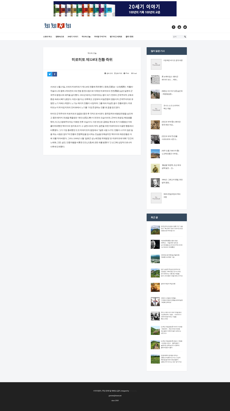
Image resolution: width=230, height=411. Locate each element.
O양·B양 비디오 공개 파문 (173, 60)
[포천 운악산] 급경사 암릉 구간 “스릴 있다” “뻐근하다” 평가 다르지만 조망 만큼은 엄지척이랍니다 (172, 228)
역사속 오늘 (86, 37)
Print (127, 73)
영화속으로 (60, 37)
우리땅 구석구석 (100, 37)
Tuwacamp (133, 391)
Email (135, 73)
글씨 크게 (109, 73)
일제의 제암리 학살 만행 (168, 284)
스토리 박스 (47, 37)
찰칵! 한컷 (129, 37)
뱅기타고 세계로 (116, 37)
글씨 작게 (119, 73)
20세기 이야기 (73, 37)
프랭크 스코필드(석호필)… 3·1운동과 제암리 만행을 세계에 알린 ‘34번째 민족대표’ (172, 300)
